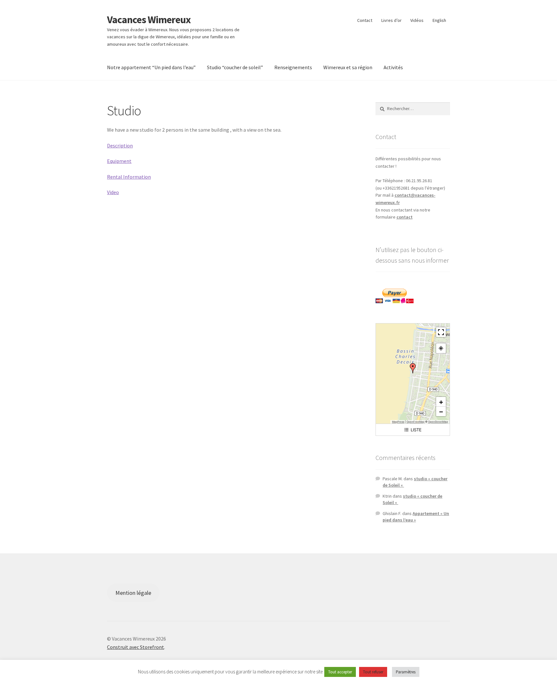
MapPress (398, 421)
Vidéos (417, 20)
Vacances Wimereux (149, 19)
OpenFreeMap (415, 421)
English (439, 20)
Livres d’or (391, 20)
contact (404, 217)
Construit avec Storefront (135, 647)
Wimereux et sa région (347, 67)
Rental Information (129, 176)
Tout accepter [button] (340, 672)
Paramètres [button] (405, 672)
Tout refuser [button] (373, 672)
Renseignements (293, 67)
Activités (393, 67)
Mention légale (133, 592)
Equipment (119, 161)
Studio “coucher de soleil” (235, 67)
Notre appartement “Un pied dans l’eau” (151, 67)
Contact (364, 20)
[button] (413, 368)
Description (120, 145)
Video (113, 192)
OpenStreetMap (438, 421)
